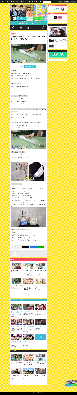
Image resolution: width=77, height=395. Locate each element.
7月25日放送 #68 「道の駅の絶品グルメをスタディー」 (40, 376)
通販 (41, 1)
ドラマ (7, 1)
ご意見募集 (43, 28)
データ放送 (36, 28)
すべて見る (28, 294)
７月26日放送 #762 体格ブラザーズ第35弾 (28, 376)
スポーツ (26, 1)
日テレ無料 (62, 9)
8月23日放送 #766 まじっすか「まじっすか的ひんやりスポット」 (40, 363)
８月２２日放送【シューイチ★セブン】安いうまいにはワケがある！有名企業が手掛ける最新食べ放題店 (28, 363)
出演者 (13, 28)
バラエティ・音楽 (18, 1)
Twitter (56, 17)
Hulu (53, 9)
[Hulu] (37, 18)
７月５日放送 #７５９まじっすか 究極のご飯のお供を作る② (16, 377)
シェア (34, 246)
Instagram (60, 17)
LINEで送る (41, 246)
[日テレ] (2, 1)
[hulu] (49, 2)
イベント (37, 1)
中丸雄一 (15, 254)
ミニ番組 (33, 1)
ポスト (26, 246)
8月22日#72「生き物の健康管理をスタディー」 (16, 363)
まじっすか (13, 33)
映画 (23, 1)
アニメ (30, 1)
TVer (28, 67)
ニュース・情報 (12, 1)
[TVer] (45, 2)
